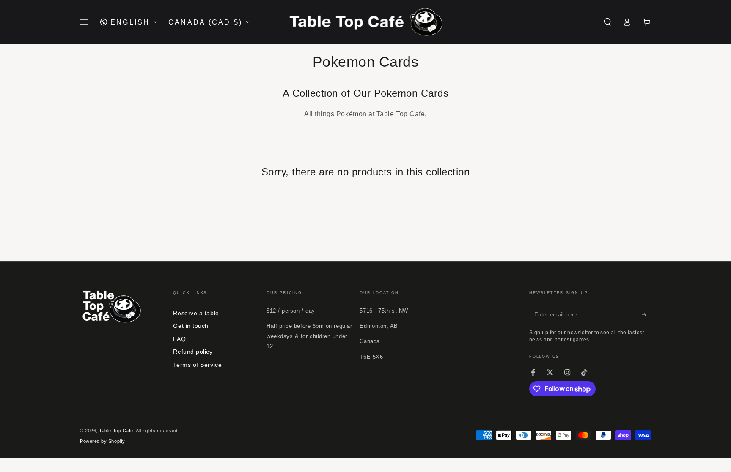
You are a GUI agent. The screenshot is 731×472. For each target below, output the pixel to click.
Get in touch (190, 325)
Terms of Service (197, 364)
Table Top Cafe (116, 430)
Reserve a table (196, 313)
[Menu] (84, 22)
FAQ (179, 339)
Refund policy (192, 351)
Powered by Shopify (102, 441)
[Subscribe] (646, 314)
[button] (607, 22)
